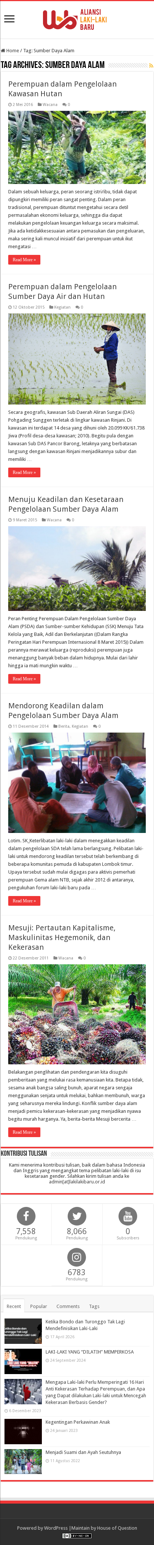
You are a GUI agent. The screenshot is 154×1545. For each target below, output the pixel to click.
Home (12, 50)
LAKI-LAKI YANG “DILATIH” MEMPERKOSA (90, 1352)
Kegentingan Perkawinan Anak (78, 1422)
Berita (64, 726)
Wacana (50, 104)
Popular (38, 1306)
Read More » (24, 259)
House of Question (117, 1528)
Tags (94, 1306)
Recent (14, 1306)
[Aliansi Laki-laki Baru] (77, 18)
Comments (68, 1306)
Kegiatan (62, 307)
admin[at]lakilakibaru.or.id (77, 1181)
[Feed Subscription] (151, 66)
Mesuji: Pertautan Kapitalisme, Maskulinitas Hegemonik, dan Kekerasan (62, 937)
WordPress (56, 1528)
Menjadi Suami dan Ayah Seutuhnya (83, 1452)
